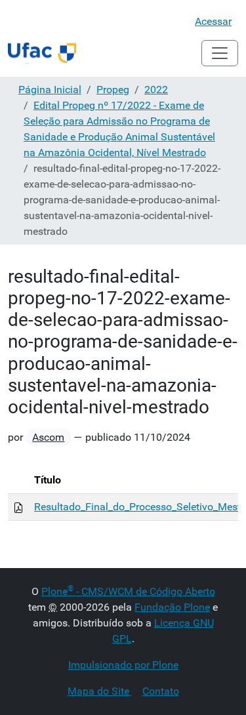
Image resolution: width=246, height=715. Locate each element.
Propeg (112, 89)
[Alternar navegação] (219, 53)
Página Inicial (49, 89)
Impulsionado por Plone (123, 665)
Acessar (213, 21)
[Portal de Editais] (42, 53)
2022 (156, 89)
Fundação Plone (172, 607)
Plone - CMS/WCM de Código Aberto (128, 591)
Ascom (48, 437)
